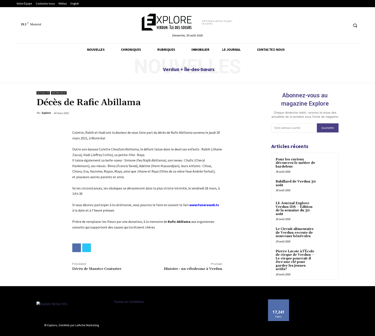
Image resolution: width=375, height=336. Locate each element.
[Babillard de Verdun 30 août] (326, 186)
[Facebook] (76, 247)
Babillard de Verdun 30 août (296, 183)
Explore (46, 113)
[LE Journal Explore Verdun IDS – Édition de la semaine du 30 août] (326, 208)
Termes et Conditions (129, 301)
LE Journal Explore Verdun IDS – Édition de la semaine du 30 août (294, 208)
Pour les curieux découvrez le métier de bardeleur (295, 163)
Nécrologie (59, 92)
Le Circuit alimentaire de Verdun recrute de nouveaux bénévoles (295, 232)
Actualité (43, 92)
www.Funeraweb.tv (204, 205)
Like (278, 301)
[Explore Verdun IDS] (71, 311)
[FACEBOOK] (346, 25)
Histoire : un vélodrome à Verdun (193, 269)
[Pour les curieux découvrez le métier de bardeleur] (326, 164)
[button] (355, 25)
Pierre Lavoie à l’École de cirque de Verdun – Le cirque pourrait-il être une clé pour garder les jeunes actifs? (295, 260)
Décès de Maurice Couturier (96, 269)
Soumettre (327, 127)
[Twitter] (86, 247)
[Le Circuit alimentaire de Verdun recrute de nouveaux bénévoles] (326, 234)
